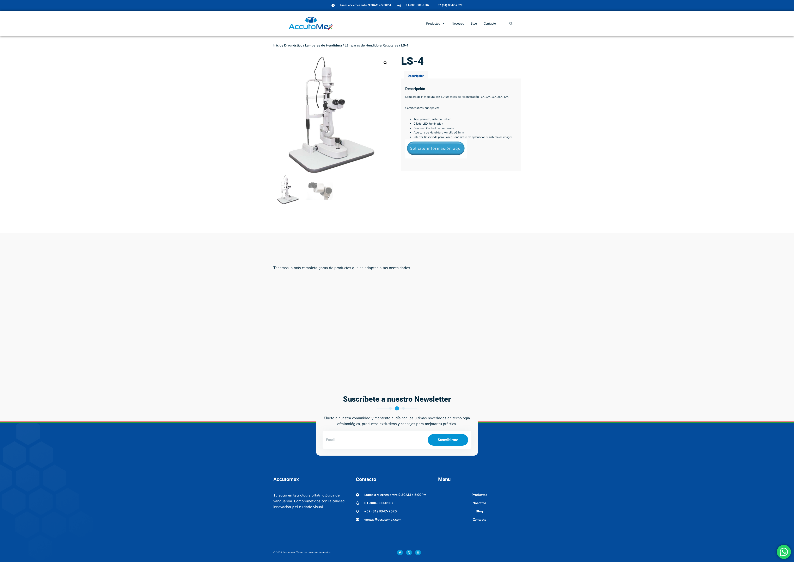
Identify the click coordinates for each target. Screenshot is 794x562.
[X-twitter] (409, 552)
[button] (511, 23)
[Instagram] (418, 552)
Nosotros (458, 23)
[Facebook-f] (400, 552)
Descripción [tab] (416, 76)
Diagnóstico (293, 45)
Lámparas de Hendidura (323, 45)
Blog (474, 23)
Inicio (277, 45)
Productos (433, 23)
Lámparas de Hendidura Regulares (371, 45)
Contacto (490, 23)
